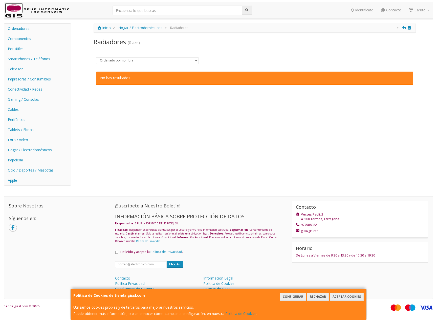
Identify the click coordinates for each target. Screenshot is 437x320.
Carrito (420, 10)
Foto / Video (18, 139)
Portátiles (16, 48)
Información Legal (218, 278)
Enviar (175, 264)
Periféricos (16, 119)
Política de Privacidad (148, 241)
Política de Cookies (240, 313)
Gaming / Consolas (23, 99)
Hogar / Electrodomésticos (30, 149)
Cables (13, 109)
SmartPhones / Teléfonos (29, 58)
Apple (12, 180)
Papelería (15, 160)
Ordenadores (18, 28)
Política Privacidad (130, 283)
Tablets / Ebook (21, 129)
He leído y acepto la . (151, 252)
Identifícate (363, 10)
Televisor (15, 69)
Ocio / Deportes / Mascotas (31, 170)
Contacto (393, 10)
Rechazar (318, 296)
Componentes (19, 38)
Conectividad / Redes (25, 89)
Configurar (293, 296)
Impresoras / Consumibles (29, 79)
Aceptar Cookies (347, 296)
